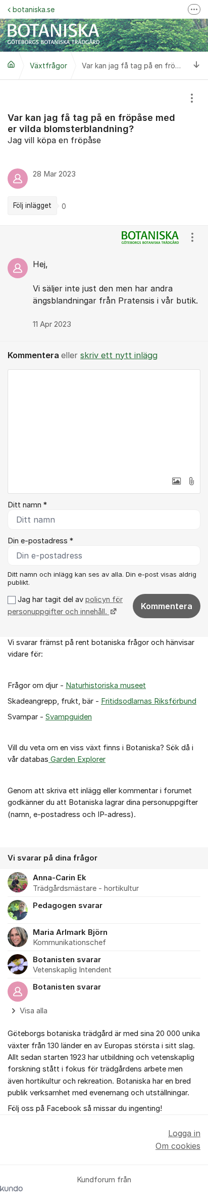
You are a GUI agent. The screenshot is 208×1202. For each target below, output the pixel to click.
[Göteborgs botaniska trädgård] (11, 64)
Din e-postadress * (40, 540)
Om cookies (177, 1146)
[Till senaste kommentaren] (196, 65)
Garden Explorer (77, 759)
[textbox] (104, 420)
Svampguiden (68, 716)
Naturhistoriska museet (106, 685)
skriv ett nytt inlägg (119, 355)
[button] (176, 481)
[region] (104, 152)
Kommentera (166, 606)
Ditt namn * (27, 504)
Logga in (184, 1133)
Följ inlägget (32, 205)
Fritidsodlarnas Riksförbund (148, 701)
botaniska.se (34, 9)
